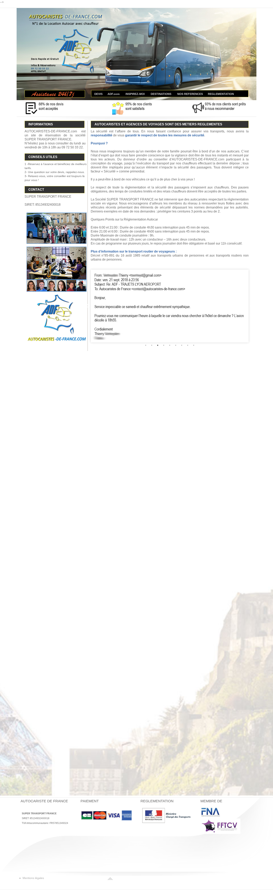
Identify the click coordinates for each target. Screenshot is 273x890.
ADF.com (114, 93)
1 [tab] (146, 365)
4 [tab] (164, 365)
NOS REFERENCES (190, 93)
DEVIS (98, 93)
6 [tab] (176, 365)
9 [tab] (194, 365)
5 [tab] (170, 365)
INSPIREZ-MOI (135, 93)
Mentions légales (33, 878)
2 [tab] (152, 365)
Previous (88, 316)
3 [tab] (158, 365)
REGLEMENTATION (221, 93)
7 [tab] (182, 365)
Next (251, 316)
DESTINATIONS (161, 93)
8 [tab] (188, 365)
